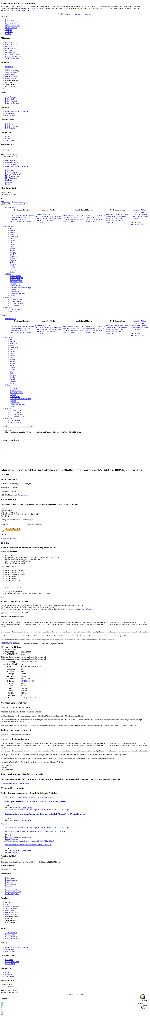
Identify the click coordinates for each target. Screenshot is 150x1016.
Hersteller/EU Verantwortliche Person (16, 783)
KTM (93, 215)
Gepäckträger (118, 214)
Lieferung (8, 50)
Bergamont (66, 217)
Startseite (4, 16)
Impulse (12, 217)
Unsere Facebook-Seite (13, 56)
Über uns (8, 138)
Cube (72, 217)
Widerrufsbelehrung (12, 71)
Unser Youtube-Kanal (12, 54)
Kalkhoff (71, 221)
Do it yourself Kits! (137, 224)
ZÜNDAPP (95, 221)
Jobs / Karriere (10, 140)
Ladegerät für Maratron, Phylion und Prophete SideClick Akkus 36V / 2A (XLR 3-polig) (45, 814)
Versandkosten (22, 495)
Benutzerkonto (10, 115)
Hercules (65, 221)
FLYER (82, 217)
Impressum (9, 67)
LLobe (97, 215)
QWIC (94, 217)
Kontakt (8, 34)
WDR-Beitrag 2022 (12, 58)
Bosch (12, 215)
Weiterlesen (5, 642)
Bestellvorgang (10, 48)
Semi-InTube (118, 218)
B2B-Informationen (12, 126)
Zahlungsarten (10, 52)
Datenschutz (9, 74)
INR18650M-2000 (27, 681)
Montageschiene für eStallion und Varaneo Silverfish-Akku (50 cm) (35, 801)
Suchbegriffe (9, 113)
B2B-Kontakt (10, 128)
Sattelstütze (123, 216)
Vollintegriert (109, 222)
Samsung (58, 218)
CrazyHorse (134, 214)
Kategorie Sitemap (11, 162)
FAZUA (13, 219)
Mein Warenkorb (11, 28)
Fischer (76, 217)
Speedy (138, 218)
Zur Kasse (8, 30)
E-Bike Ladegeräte (11, 22)
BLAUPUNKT (15, 221)
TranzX (31, 215)
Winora (88, 221)
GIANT (19, 219)
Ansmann (27, 221)
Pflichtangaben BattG (12, 76)
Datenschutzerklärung (46, 8)
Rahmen (108, 216)
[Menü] (146, 994)
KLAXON (143, 214)
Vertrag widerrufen (11, 73)
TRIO (101, 219)
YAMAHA (20, 217)
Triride (145, 216)
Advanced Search (11, 164)
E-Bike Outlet (10, 99)
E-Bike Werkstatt (11, 101)
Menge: (3, 524)
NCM (103, 215)
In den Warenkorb (11, 839)
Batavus (70, 215)
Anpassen (78, 14)
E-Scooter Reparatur (12, 103)
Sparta (88, 219)
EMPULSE (144, 212)
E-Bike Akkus (10, 20)
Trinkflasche (119, 220)
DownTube (109, 214)
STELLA (101, 217)
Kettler (88, 215)
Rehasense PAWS (136, 216)
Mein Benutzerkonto (12, 26)
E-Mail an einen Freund (9, 538)
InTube (126, 214)
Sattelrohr (115, 216)
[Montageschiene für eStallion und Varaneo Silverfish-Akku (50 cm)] (29, 797)
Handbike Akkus (11, 44)
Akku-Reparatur (11, 97)
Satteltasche (109, 218)
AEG (24, 219)
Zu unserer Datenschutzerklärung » (20, 10)
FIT (22, 221)
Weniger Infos (14, 642)
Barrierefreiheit (10, 78)
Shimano (25, 215)
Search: (3, 426)
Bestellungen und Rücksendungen (17, 111)
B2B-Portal (9, 124)
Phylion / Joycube (48, 218)
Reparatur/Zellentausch (13, 24)
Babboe (64, 215)
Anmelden (9, 32)
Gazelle (64, 219)
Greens (76, 219)
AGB (7, 69)
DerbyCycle (50, 216)
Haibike (81, 219)
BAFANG (27, 217)
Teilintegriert (109, 220)
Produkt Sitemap (11, 160)
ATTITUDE (134, 212)
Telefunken (45, 220)
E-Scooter (8, 46)
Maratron (38, 218)
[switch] (143, 1007)
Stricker (133, 218)
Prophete (89, 217)
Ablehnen (88, 14)
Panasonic (18, 215)
